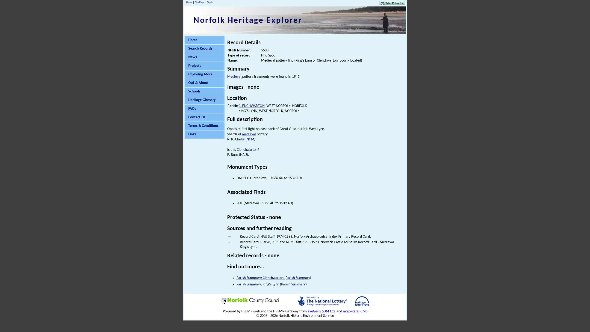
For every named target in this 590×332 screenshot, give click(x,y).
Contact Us (196, 117)
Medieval (234, 77)
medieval (249, 134)
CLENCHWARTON (252, 106)
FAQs (192, 109)
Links (192, 134)
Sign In (210, 2)
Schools (194, 91)
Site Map (199, 2)
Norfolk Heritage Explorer (248, 21)
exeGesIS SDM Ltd (321, 311)
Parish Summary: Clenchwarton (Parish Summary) (273, 278)
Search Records (200, 48)
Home (189, 2)
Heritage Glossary (202, 100)
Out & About (198, 83)
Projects (194, 66)
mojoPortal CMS (355, 311)
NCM (250, 139)
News (192, 57)
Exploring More (200, 74)
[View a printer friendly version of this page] (392, 4)
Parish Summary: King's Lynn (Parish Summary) (271, 284)
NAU (243, 155)
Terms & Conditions (203, 126)
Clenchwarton (247, 150)
